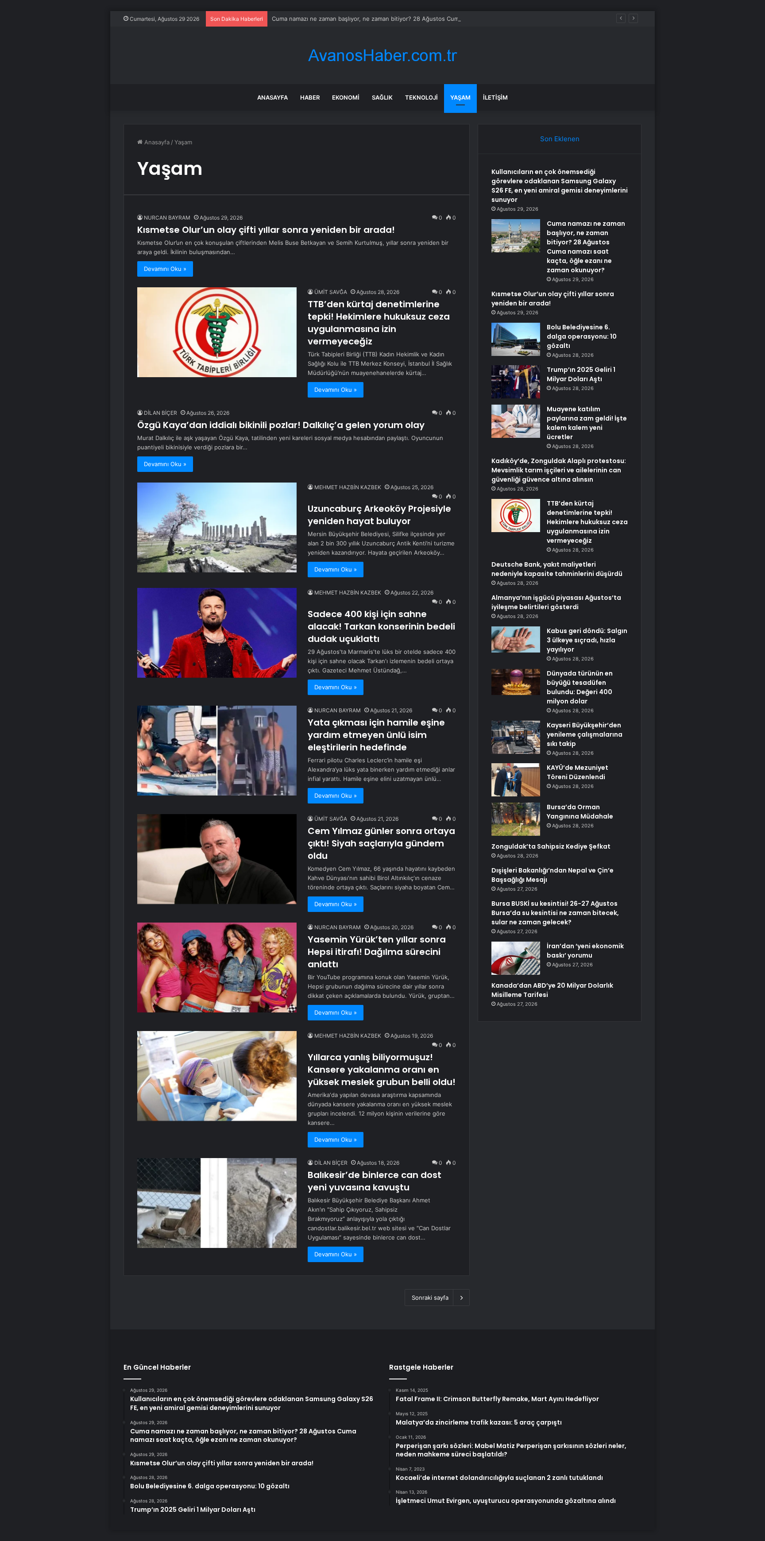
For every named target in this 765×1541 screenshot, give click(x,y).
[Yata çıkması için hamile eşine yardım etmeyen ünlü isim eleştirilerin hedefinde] (217, 751)
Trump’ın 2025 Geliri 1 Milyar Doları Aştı (581, 374)
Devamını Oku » (165, 268)
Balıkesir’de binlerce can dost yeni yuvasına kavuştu (374, 1181)
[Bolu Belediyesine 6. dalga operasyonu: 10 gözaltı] (515, 339)
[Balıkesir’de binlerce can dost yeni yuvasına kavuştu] (217, 1203)
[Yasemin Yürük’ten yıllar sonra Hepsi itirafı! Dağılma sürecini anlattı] (217, 967)
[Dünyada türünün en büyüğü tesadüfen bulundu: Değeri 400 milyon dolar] (515, 682)
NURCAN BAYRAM (167, 217)
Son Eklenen (560, 139)
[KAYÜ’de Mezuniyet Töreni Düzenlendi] (515, 779)
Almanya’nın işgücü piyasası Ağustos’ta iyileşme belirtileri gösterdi (556, 602)
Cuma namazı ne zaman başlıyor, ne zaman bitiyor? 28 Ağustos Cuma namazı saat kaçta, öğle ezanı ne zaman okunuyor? (438, 18)
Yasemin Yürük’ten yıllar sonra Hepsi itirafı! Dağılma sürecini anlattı (377, 951)
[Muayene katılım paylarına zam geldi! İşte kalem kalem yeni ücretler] (515, 421)
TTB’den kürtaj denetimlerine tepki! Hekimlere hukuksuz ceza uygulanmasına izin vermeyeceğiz (379, 323)
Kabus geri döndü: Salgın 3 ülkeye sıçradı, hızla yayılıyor (587, 640)
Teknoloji (421, 97)
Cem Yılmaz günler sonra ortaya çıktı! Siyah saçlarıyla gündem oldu (381, 843)
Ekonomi (345, 97)
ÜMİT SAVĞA (330, 292)
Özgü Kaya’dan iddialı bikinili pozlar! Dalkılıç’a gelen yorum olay (281, 425)
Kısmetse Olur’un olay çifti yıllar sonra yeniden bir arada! (266, 230)
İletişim (495, 97)
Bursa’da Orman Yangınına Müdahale (580, 812)
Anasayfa (272, 97)
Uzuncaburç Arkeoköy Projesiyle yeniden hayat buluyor (379, 514)
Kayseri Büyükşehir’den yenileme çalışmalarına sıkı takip (584, 734)
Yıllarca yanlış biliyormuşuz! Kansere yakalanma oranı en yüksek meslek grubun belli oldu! (382, 1069)
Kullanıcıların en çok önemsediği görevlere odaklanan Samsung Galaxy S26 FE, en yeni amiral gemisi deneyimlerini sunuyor (559, 185)
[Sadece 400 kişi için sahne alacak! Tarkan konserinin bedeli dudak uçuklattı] (217, 633)
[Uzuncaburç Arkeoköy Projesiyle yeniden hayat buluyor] (217, 527)
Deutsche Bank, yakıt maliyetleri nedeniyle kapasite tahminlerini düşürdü (556, 569)
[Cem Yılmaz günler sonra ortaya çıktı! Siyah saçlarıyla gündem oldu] (217, 859)
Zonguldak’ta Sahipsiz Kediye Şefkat (550, 846)
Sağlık (382, 97)
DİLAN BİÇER (160, 412)
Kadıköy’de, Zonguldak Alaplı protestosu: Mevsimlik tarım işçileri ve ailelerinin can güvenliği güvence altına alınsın (558, 470)
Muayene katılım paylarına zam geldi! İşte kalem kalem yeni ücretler (587, 423)
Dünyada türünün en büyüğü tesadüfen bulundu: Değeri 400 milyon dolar (580, 687)
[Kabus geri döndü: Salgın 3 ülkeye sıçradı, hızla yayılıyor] (515, 639)
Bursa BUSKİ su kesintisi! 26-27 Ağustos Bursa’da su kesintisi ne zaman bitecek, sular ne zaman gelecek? (555, 913)
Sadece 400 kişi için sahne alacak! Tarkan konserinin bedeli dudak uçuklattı (381, 626)
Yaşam (460, 97)
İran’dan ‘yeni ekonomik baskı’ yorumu (585, 951)
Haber (310, 97)
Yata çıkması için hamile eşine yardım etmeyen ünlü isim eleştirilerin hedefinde (376, 734)
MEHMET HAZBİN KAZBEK (347, 487)
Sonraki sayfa (430, 1297)
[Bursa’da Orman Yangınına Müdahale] (515, 819)
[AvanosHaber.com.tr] (382, 55)
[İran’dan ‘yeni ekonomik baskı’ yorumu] (515, 958)
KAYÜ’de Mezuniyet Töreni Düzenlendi (577, 772)
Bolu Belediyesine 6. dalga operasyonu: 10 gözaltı (582, 336)
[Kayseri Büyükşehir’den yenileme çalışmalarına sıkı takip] (515, 737)
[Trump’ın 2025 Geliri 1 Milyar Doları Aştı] (515, 381)
